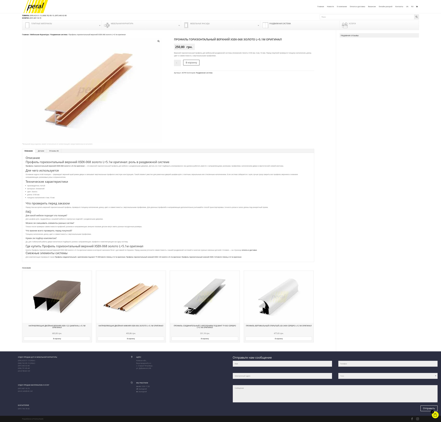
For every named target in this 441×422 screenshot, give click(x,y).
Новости (330, 7)
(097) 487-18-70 (35, 18)
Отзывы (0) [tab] (54, 151)
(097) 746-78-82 (24, 409)
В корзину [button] (57, 338)
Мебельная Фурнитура (39, 34)
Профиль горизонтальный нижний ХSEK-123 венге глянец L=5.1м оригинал (211, 257)
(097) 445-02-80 (61, 15)
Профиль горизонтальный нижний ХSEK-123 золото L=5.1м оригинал (153, 257)
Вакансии (372, 7)
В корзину (191, 62)
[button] (159, 41)
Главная (320, 7)
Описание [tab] (28, 151)
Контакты (399, 7)
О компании (342, 7)
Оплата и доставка (357, 7)
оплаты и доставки (249, 250)
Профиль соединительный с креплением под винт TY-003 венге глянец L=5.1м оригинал (90, 257)
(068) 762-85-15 (48, 15)
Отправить (429, 408)
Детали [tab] (41, 151)
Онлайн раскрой (385, 7)
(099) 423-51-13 (35, 15)
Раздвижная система (58, 34)
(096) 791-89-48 (24, 368)
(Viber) (32, 360)
